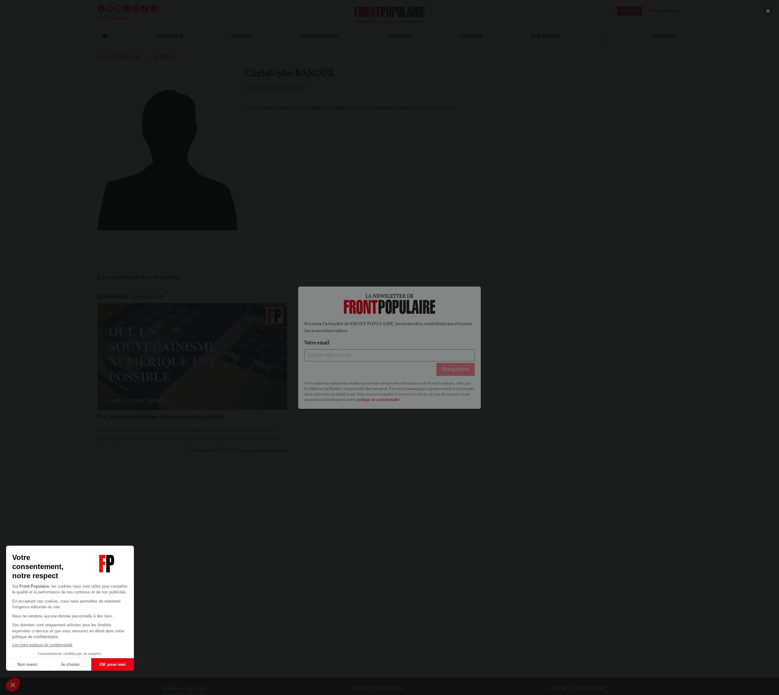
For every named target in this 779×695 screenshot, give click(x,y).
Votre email (316, 343)
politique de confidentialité (378, 400)
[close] (768, 11)
